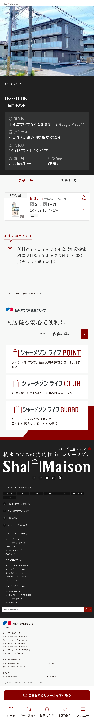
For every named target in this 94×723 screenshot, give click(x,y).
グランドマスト (52, 677)
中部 (50, 493)
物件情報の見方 (11, 602)
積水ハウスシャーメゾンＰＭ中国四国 (15, 650)
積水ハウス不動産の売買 (11, 663)
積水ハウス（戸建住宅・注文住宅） (14, 667)
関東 (17, 294)
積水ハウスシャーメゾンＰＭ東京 (14, 640)
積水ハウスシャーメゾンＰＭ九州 (14, 653)
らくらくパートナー (13, 573)
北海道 (9, 493)
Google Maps (69, 124)
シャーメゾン (8, 294)
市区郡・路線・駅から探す (19, 503)
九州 (9, 497)
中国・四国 (77, 493)
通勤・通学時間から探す (18, 510)
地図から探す (13, 518)
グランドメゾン (52, 663)
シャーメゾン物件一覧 (13, 599)
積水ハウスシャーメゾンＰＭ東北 (14, 637)
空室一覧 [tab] (25, 180)
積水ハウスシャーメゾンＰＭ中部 (14, 643)
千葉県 (25, 294)
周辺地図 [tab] (68, 180)
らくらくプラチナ (12, 580)
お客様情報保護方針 (13, 591)
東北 (23, 493)
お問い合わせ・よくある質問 (16, 565)
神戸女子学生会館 (9, 677)
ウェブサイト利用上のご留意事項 (18, 595)
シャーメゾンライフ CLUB (15, 569)
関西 (63, 493)
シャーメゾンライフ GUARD (16, 576)
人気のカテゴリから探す (18, 525)
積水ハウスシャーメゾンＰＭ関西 (14, 646)
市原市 (33, 294)
